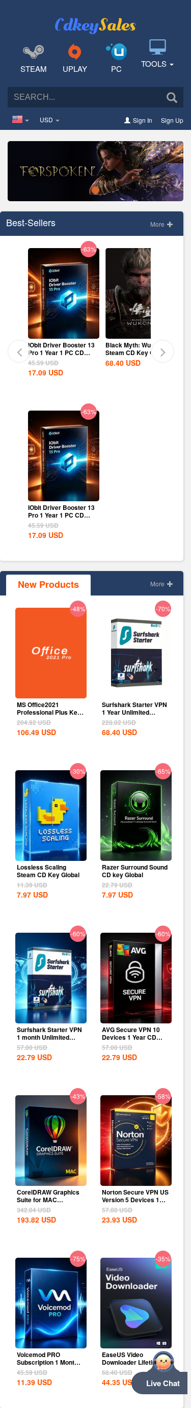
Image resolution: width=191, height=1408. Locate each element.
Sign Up (172, 120)
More (158, 224)
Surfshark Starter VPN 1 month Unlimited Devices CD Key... (49, 1037)
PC (116, 68)
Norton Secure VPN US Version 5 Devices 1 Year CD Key (135, 1199)
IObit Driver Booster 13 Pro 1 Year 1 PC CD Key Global (61, 352)
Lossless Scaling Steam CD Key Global (48, 870)
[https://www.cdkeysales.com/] (96, 18)
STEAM (33, 68)
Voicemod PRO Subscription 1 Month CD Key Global (47, 1362)
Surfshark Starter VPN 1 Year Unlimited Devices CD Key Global (134, 716)
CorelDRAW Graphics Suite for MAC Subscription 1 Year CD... (48, 1203)
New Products (48, 584)
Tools (155, 63)
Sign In (142, 120)
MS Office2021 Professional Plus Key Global (49, 712)
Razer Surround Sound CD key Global (135, 870)
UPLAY (75, 68)
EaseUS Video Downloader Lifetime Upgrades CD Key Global (131, 1366)
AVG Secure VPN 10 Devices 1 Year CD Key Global (131, 1037)
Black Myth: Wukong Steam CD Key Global (136, 348)
